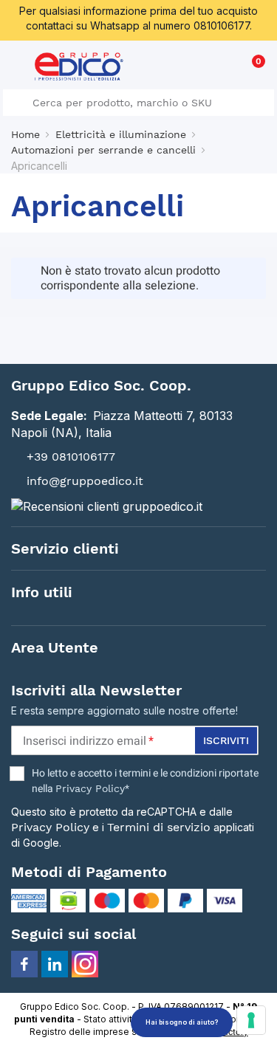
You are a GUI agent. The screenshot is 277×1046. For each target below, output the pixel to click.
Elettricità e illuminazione (120, 134)
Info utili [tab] (41, 592)
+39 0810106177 (71, 457)
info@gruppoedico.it (85, 481)
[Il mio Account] (226, 69)
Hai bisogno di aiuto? (182, 1022)
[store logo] (79, 66)
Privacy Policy (90, 788)
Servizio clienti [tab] (65, 548)
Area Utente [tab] (54, 647)
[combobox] (138, 102)
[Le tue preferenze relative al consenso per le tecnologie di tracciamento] (251, 1020)
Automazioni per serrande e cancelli (103, 150)
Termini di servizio (159, 827)
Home (25, 134)
